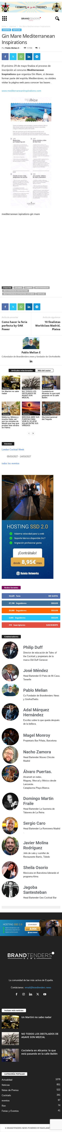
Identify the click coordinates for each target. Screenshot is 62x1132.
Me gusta (53, 596)
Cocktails (6, 1095)
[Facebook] (5, 56)
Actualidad (47, 388)
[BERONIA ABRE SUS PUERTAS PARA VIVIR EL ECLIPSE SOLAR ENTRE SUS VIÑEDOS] (31, 408)
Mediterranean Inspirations (15, 291)
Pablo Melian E (12, 48)
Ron (4, 1105)
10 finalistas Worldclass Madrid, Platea (47, 325)
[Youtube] (45, 994)
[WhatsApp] (21, 56)
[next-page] (33, 433)
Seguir (54, 603)
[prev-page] (29, 433)
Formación (27, 388)
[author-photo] (31, 343)
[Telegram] (36, 56)
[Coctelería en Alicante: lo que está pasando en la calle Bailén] (51, 383)
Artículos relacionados (22, 370)
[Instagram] (24, 994)
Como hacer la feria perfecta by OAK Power (14, 325)
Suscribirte (52, 625)
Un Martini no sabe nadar (10, 392)
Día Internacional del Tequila (49, 418)
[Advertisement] (31, 251)
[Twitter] (13, 56)
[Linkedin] (28, 56)
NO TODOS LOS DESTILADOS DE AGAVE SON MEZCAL (29, 394)
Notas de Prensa (10, 1090)
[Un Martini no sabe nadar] (11, 383)
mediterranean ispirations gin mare (18, 294)
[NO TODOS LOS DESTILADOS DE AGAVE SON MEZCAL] (31, 383)
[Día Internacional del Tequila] (51, 408)
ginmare (28, 288)
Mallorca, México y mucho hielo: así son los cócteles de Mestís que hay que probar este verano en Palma (10, 422)
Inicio (4, 26)
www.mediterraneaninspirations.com (21, 90)
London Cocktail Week (13, 449)
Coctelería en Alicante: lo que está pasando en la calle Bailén (51, 394)
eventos (12, 26)
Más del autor (44, 370)
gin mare (18, 288)
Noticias (16, 30)
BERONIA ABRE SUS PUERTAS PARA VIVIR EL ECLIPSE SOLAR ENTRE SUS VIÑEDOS (30, 421)
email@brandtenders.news (38, 987)
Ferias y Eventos (10, 1111)
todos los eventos (10, 463)
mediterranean (41, 288)
